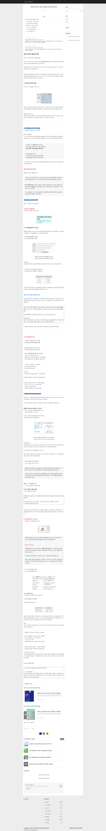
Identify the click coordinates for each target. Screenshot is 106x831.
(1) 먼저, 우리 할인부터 (31, 27)
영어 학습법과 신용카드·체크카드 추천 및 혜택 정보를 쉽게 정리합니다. (37, 786)
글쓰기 (67, 22)
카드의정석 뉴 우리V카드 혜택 (31, 25)
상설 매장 (53, 822)
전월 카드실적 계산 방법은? (32, 23)
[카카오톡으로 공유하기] (47, 734)
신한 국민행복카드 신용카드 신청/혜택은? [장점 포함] (40, 750)
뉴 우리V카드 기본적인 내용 (32, 21)
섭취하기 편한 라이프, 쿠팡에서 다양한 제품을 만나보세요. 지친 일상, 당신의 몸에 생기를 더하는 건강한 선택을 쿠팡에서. (43, 50)
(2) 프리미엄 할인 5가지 (32, 29)
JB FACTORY (79, 828)
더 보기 (62, 739)
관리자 (67, 19)
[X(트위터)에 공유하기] (40, 734)
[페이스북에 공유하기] (44, 734)
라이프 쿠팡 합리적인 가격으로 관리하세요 (34, 47)
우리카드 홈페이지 (30, 722)
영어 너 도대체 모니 (30, 784)
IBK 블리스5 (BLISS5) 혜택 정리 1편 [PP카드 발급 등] (41, 764)
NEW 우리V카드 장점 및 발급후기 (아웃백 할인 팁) (44, 7)
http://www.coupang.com (29, 46)
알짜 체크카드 (53, 811)
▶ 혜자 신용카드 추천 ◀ (44, 774)
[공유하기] (28, 728)
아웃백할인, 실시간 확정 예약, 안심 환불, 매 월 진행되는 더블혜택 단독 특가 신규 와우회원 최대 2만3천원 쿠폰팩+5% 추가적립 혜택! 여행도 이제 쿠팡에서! (44, 42)
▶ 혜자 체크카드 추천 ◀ (44, 778)
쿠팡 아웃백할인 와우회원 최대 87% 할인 (34, 39)
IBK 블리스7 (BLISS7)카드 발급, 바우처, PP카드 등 (40, 744)
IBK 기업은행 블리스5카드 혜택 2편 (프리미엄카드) (40, 757)
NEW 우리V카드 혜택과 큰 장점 (31, 19)
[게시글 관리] (29, 728)
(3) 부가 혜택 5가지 (31, 31)
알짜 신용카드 (53, 805)
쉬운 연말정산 (53, 813)
